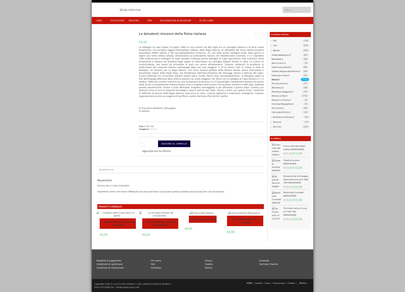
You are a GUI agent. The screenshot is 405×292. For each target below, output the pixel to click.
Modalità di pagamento (109, 260)
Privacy (208, 260)
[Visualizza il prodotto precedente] (256, 34)
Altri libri (277, 126)
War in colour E (279, 63)
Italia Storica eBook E (281, 67)
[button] (155, 151)
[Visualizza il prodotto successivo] (261, 34)
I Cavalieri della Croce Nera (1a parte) (118, 223)
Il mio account (279, 283)
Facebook (264, 260)
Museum (277, 122)
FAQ (153, 264)
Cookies (209, 264)
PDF (275, 40)
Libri (275, 45)
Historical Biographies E (283, 103)
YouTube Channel (268, 264)
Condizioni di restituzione (110, 267)
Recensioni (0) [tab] (106, 169)
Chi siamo (156, 260)
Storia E (275, 79)
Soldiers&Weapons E (281, 55)
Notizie (208, 267)
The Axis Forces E (280, 83)
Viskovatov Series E (281, 75)
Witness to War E (279, 95)
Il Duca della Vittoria (203, 219)
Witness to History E (281, 99)
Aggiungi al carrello (174, 143)
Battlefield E (277, 59)
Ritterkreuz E (278, 87)
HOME (249, 283)
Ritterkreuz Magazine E (282, 91)
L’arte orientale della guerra (245, 221)
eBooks (276, 50)
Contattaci (156, 267)
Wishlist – (303, 283)
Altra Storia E (278, 108)
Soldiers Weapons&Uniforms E (286, 71)
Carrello (258, 283)
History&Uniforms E (281, 112)
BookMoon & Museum (283, 117)
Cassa (267, 283)
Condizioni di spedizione (110, 264)
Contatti (291, 283)
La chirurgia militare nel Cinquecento (161, 223)
